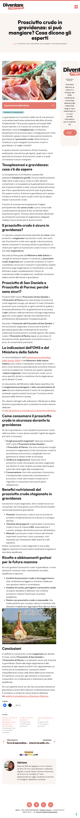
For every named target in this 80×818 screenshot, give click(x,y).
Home (15, 44)
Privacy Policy (46, 810)
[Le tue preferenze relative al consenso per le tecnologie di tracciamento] (76, 814)
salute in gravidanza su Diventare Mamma (27, 696)
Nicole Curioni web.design (46, 812)
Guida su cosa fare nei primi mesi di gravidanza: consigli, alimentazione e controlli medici (9, 722)
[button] (76, 6)
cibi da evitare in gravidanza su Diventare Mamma (30, 410)
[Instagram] (29, 804)
